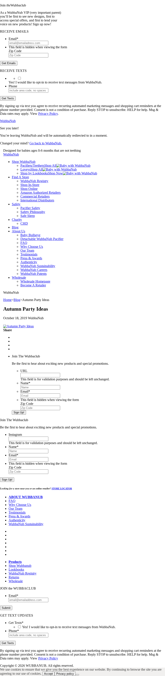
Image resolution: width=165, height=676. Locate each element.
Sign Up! (19, 412)
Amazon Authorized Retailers (40, 192)
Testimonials (28, 254)
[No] (77, 674)
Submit (6, 607)
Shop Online (29, 189)
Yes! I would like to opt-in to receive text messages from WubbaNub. (69, 627)
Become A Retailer (33, 285)
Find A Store (20, 177)
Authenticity (28, 262)
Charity (17, 219)
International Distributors (37, 200)
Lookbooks (16, 569)
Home (7, 300)
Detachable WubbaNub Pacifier (41, 239)
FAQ (23, 243)
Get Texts (8, 98)
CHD (24, 223)
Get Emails (9, 63)
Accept (48, 673)
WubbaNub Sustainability (37, 266)
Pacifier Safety (30, 208)
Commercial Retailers (35, 196)
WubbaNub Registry (34, 181)
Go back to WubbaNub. (45, 143)
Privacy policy (65, 673)
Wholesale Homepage (35, 281)
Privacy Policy (48, 113)
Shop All (50, 165)
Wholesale (19, 277)
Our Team (27, 250)
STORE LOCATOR (62, 488)
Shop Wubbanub (20, 565)
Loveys (25, 169)
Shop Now (55, 173)
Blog (15, 227)
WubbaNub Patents (33, 273)
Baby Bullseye (30, 235)
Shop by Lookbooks (34, 173)
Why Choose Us (31, 246)
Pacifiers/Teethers (32, 165)
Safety (16, 204)
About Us (18, 231)
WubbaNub (8, 121)
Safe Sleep (27, 216)
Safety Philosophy (32, 212)
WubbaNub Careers (33, 270)
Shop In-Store (29, 185)
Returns (14, 577)
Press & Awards (31, 258)
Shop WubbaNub (23, 161)
